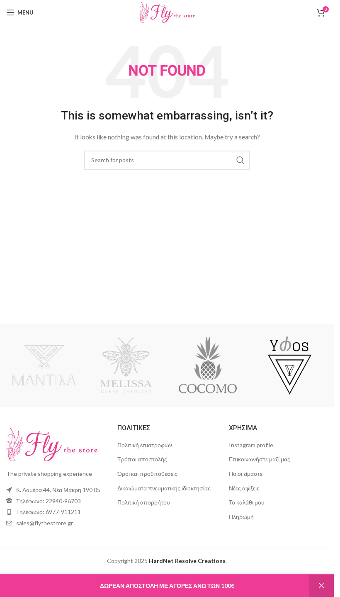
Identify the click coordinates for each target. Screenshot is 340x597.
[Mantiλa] (44, 365)
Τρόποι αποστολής (142, 459)
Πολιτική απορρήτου (143, 502)
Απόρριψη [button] (321, 586)
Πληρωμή (241, 516)
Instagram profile (251, 444)
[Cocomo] (207, 365)
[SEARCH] (240, 160)
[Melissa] (126, 365)
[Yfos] (289, 365)
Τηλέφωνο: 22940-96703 (48, 500)
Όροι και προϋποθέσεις (147, 473)
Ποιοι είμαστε (245, 473)
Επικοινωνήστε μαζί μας (259, 459)
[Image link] (51, 443)
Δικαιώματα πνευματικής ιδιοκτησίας (164, 488)
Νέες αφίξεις (244, 488)
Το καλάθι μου (247, 502)
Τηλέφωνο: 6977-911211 (48, 511)
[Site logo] (167, 11)
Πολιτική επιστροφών (144, 444)
